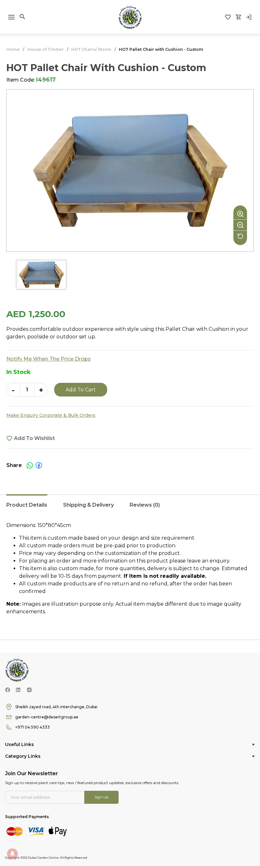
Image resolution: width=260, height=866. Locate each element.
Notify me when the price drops (48, 359)
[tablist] (130, 508)
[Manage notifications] (12, 854)
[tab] (26, 508)
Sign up (101, 797)
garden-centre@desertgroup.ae (46, 717)
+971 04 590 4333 (32, 727)
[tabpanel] (130, 569)
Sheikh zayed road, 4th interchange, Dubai (56, 706)
